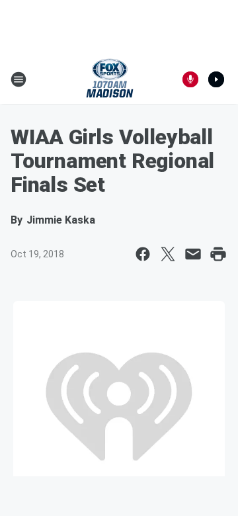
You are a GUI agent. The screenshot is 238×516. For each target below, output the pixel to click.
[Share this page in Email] (193, 254)
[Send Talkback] (190, 79)
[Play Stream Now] (216, 79)
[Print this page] (218, 254)
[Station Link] (110, 79)
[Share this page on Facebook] (143, 254)
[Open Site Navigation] (18, 79)
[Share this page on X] (168, 254)
